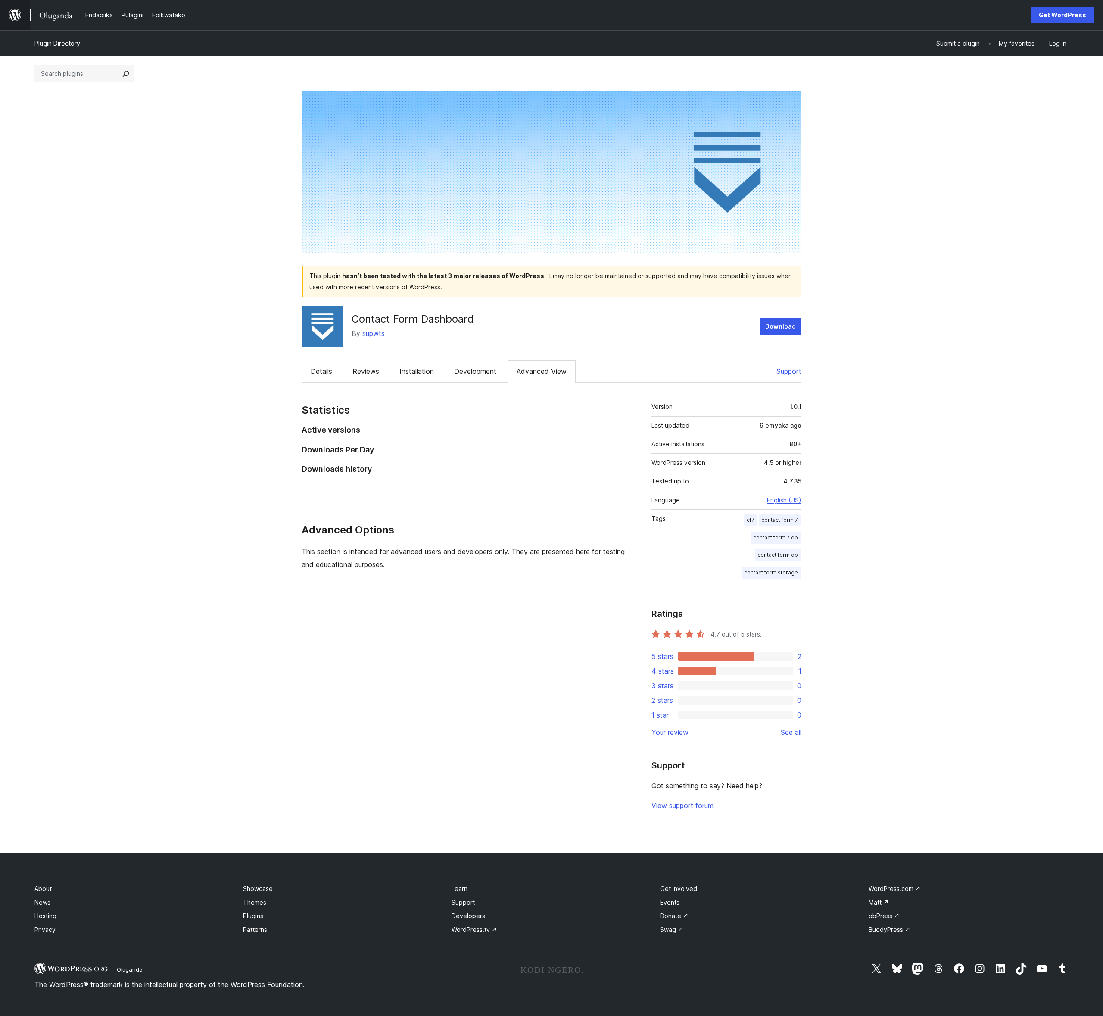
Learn (459, 888)
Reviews (365, 371)
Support (788, 371)
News (42, 902)
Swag (671, 929)
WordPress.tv (474, 929)
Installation (416, 371)
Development (475, 371)
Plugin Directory (57, 43)
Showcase (258, 888)
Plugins (253, 915)
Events (669, 902)
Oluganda (130, 969)
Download (780, 326)
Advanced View (542, 371)
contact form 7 (779, 520)
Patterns (255, 929)
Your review (670, 732)
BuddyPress (889, 929)
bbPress (884, 915)
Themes (254, 902)
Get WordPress (1062, 15)
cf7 (750, 520)
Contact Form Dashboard (413, 319)
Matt (879, 902)
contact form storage (771, 572)
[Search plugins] (125, 73)
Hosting (45, 915)
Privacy (45, 929)
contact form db (777, 555)
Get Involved (678, 888)
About (43, 888)
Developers (468, 915)
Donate (674, 915)
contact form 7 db (775, 537)
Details (321, 371)
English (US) (784, 500)
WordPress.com (895, 888)
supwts (373, 333)
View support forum (682, 805)
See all (791, 732)
